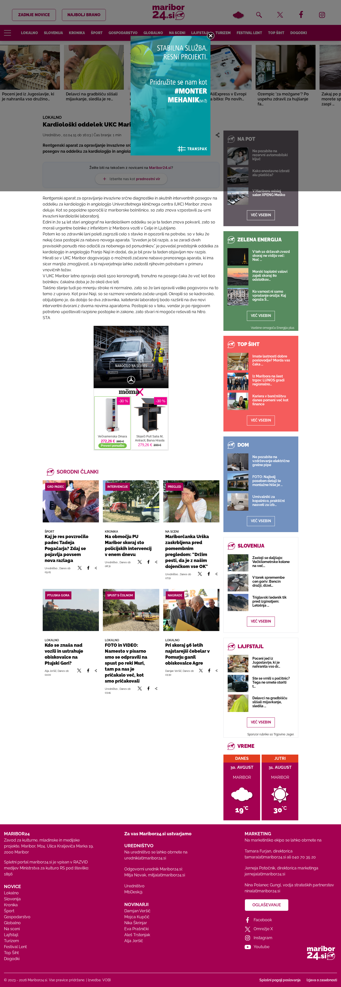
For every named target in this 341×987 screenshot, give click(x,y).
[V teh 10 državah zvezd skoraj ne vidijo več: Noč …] (237, 257)
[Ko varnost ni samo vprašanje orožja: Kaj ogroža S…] (237, 296)
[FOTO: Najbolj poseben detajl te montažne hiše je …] (237, 482)
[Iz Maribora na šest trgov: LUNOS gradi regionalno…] (237, 381)
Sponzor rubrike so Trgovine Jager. (270, 734)
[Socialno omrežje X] (80, 570)
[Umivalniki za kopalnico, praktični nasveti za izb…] (237, 502)
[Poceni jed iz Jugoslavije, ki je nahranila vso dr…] (238, 663)
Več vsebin (261, 215)
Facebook (263, 919)
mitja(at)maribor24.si (166, 875)
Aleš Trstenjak (137, 934)
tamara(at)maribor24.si (265, 857)
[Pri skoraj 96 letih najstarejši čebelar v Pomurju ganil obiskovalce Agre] (191, 610)
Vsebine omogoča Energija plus (272, 328)
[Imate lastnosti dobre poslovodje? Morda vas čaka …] (237, 361)
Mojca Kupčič (137, 917)
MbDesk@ (133, 892)
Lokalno (11, 893)
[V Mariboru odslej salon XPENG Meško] (237, 196)
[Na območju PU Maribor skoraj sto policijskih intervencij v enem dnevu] (131, 501)
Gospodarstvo (17, 917)
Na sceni (12, 928)
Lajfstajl (11, 934)
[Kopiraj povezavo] (96, 570)
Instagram (263, 937)
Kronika (11, 905)
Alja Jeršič (133, 940)
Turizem (11, 940)
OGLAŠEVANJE (266, 905)
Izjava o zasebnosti (322, 980)
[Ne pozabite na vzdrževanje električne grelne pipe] (237, 462)
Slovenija (12, 899)
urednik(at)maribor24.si (145, 858)
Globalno (12, 922)
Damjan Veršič (137, 911)
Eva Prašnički (136, 928)
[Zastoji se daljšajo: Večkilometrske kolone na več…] (238, 562)
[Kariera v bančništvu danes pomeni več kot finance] (237, 401)
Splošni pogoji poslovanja (280, 980)
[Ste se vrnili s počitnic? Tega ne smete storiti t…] (238, 683)
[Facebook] (88, 570)
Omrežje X (263, 928)
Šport (9, 911)
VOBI (106, 980)
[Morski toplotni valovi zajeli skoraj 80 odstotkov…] (237, 276)
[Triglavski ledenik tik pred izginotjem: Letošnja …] (238, 602)
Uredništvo (134, 886)
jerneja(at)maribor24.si (265, 874)
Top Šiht (11, 952)
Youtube (261, 946)
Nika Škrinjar (135, 922)
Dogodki (11, 958)
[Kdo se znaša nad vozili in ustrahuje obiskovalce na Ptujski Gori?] (71, 610)
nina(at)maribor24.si (262, 891)
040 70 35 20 (304, 857)
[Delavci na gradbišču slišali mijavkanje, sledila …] (238, 703)
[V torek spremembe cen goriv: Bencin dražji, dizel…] (238, 582)
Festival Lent (15, 946)
